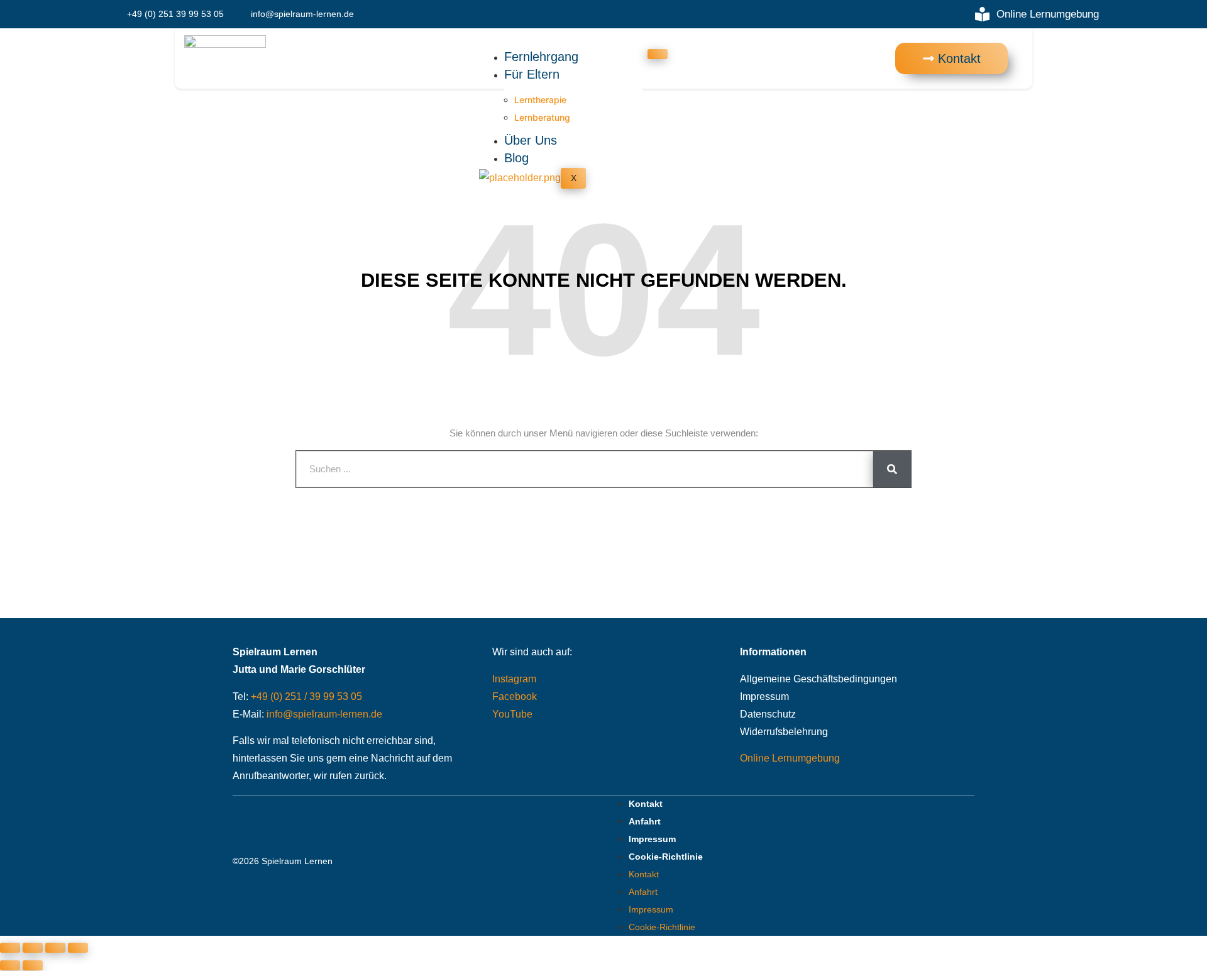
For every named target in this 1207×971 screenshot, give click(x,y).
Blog (516, 158)
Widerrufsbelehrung (784, 731)
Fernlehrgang (541, 57)
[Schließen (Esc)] (78, 948)
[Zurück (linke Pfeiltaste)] (10, 965)
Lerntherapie (540, 99)
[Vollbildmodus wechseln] (33, 948)
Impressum (764, 696)
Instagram (514, 679)
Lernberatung (542, 117)
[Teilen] (55, 948)
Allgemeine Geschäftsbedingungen (818, 679)
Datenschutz (768, 714)
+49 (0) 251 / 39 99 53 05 (306, 696)
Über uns (530, 140)
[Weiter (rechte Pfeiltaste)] (33, 965)
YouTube (512, 714)
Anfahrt (645, 821)
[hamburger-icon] (658, 54)
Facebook (514, 696)
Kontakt (646, 804)
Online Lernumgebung (790, 758)
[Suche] (892, 469)
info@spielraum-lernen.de (324, 714)
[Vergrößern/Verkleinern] (10, 948)
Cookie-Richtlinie (666, 857)
